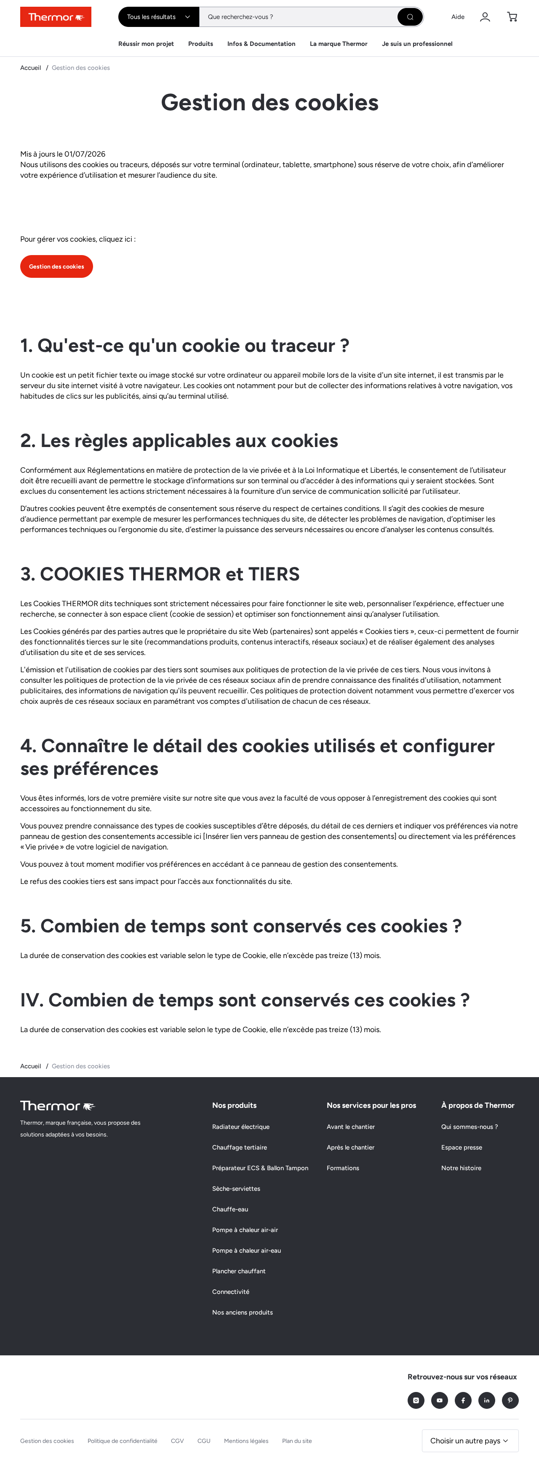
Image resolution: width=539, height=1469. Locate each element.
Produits (200, 44)
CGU (204, 1441)
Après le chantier (350, 1147)
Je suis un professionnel (417, 44)
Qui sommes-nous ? (469, 1127)
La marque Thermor (339, 44)
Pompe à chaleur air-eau (246, 1250)
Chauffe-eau (230, 1209)
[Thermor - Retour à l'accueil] (55, 17)
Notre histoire (461, 1168)
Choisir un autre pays (465, 1440)
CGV (177, 1441)
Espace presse (461, 1147)
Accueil (31, 68)
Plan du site (297, 1441)
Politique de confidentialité (122, 1441)
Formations (343, 1168)
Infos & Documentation (261, 44)
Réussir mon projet (146, 44)
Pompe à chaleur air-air (245, 1230)
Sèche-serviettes (236, 1188)
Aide (457, 17)
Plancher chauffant (239, 1271)
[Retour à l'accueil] (58, 1105)
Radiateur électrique (241, 1127)
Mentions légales (246, 1441)
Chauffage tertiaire (239, 1147)
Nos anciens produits (242, 1312)
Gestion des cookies (56, 266)
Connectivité (230, 1292)
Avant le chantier (351, 1127)
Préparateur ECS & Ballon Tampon (260, 1168)
